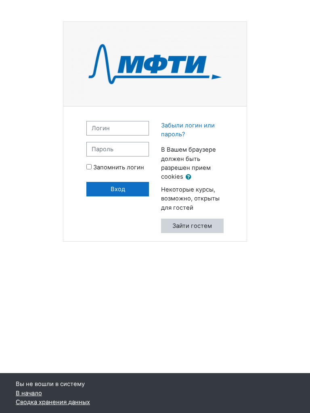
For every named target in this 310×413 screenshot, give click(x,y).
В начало (29, 393)
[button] (190, 177)
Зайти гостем (192, 225)
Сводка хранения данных (53, 402)
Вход (118, 189)
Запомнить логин (118, 167)
